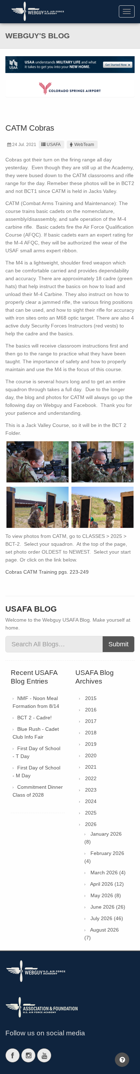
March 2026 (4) (108, 872)
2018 (91, 732)
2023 (91, 790)
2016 (91, 710)
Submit (118, 644)
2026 (91, 824)
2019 (91, 744)
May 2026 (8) (105, 895)
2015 (91, 698)
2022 (91, 778)
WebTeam (84, 144)
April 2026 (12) (107, 884)
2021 (91, 767)
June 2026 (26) (107, 907)
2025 (91, 813)
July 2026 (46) (106, 918)
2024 (91, 801)
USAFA (54, 144)
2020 (91, 755)
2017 (91, 721)
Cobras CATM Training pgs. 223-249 (47, 572)
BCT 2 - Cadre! (34, 717)
